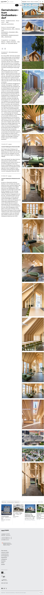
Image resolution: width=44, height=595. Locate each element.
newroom (10, 144)
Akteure (32, 1)
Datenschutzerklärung (10, 592)
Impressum (3, 592)
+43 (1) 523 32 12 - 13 (7, 537)
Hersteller (36, 1)
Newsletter (3, 561)
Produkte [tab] (41, 5)
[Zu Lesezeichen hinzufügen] (2, 49)
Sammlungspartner (5, 555)
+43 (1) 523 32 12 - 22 (7, 538)
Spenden (3, 564)
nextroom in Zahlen (5, 552)
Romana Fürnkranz (11, 41)
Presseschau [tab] (34, 5)
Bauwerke (24, 1)
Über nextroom (4, 550)
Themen (28, 1)
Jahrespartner (4, 559)
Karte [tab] (30, 5)
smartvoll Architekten (7, 24)
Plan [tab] (26, 5)
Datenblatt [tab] (22, 5)
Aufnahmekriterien (5, 554)
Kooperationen (4, 557)
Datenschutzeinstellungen (20, 592)
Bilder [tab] (17, 5)
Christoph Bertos (12, 43)
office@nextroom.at (5, 539)
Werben (2, 562)
